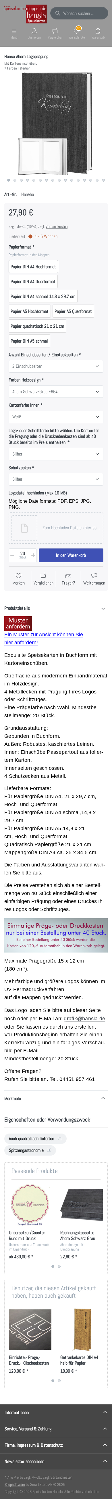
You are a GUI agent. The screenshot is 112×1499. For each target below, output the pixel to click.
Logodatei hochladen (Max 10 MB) (38, 493)
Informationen (17, 1412)
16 (103, 180)
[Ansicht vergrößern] (56, 123)
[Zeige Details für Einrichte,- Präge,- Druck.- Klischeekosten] (30, 1330)
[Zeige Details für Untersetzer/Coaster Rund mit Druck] (30, 1205)
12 (78, 180)
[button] (71, 528)
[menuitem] (35, 1139)
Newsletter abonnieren (24, 1461)
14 (90, 180)
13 (84, 180)
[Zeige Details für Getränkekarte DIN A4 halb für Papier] (81, 1330)
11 (71, 180)
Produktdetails (17, 608)
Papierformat (20, 247)
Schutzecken (20, 468)
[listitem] (56, 123)
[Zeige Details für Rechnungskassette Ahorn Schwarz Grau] (81, 1205)
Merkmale (12, 1099)
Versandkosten (56, 226)
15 (97, 180)
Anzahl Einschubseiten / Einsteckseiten (44, 355)
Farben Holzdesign (24, 380)
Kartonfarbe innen (24, 405)
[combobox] (79, 13)
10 (65, 180)
